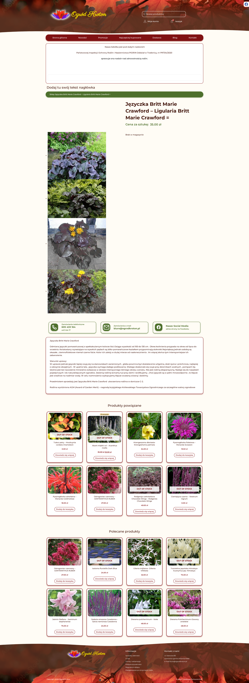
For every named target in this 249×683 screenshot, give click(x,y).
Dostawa (157, 38)
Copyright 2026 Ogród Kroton (58, 679)
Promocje (103, 38)
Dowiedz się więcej (64, 455)
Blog (175, 38)
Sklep (52, 94)
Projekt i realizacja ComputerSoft (189, 679)
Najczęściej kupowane (130, 38)
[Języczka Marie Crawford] (82, 155)
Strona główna (59, 38)
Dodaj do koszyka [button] (144, 455)
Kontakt (193, 38)
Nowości (82, 38)
